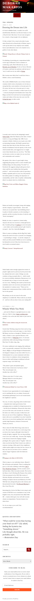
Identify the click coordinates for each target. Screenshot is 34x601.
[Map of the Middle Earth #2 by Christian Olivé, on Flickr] (17, 116)
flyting (23, 71)
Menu (17, 15)
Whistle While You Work (13, 309)
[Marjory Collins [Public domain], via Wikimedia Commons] (17, 324)
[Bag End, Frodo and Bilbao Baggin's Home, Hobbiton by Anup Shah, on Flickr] (17, 192)
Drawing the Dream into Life (14, 27)
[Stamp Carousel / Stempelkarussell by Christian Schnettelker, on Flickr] (17, 257)
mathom (18, 225)
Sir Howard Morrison (23, 484)
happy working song (22, 314)
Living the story (7, 99)
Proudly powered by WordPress (10, 598)
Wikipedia (15, 337)
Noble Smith (6, 136)
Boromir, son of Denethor (9, 67)
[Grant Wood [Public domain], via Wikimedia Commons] (17, 387)
